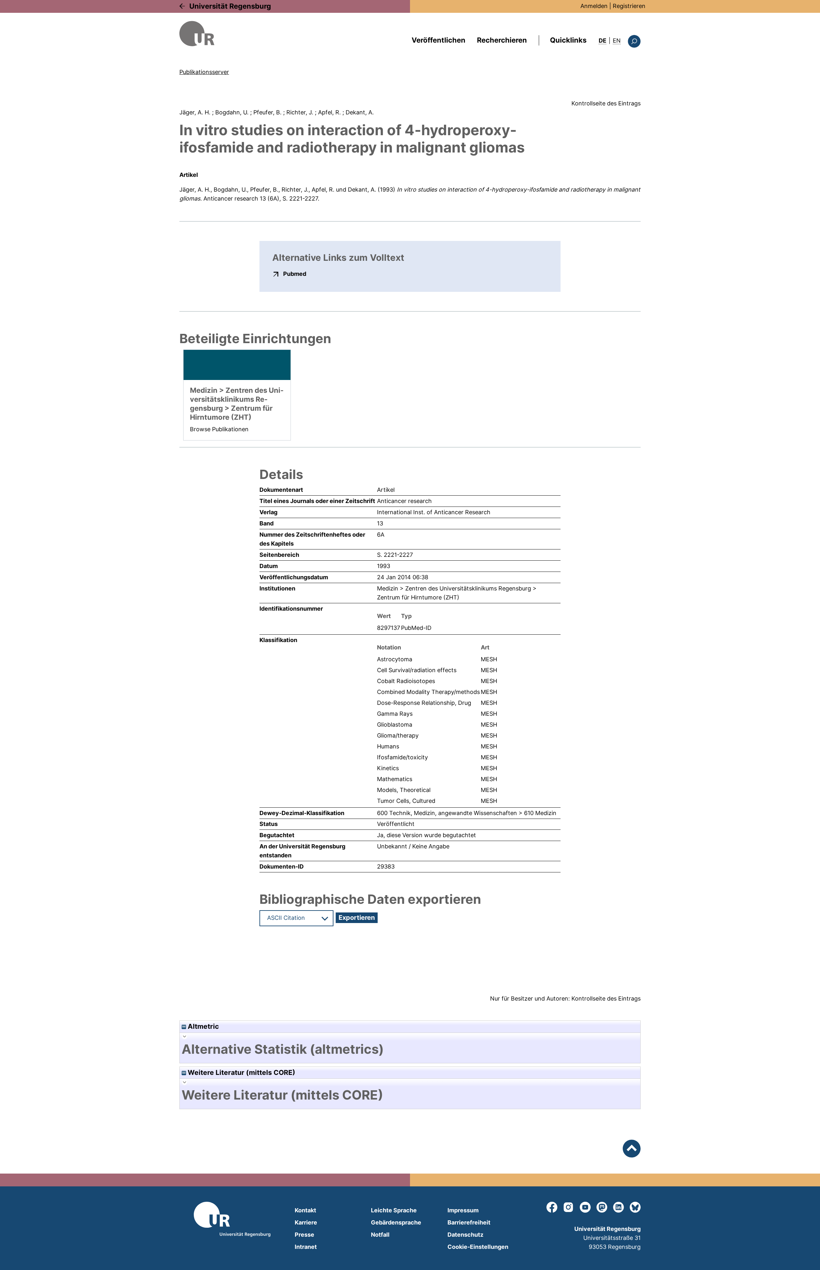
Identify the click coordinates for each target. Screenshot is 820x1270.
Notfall (380, 1234)
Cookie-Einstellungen (477, 1246)
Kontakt (305, 1210)
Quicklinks (568, 40)
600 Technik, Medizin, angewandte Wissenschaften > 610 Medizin (466, 813)
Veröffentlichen (438, 40)
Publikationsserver (204, 72)
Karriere (306, 1222)
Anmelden (594, 6)
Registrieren (629, 6)
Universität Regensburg (230, 6)
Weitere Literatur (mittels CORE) (240, 1072)
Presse (304, 1234)
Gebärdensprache (396, 1222)
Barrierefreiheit (468, 1222)
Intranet (306, 1246)
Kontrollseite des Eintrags (606, 103)
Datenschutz (465, 1234)
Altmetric (202, 1026)
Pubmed (294, 273)
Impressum (463, 1210)
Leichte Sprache (394, 1210)
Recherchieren (502, 40)
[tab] (410, 1049)
